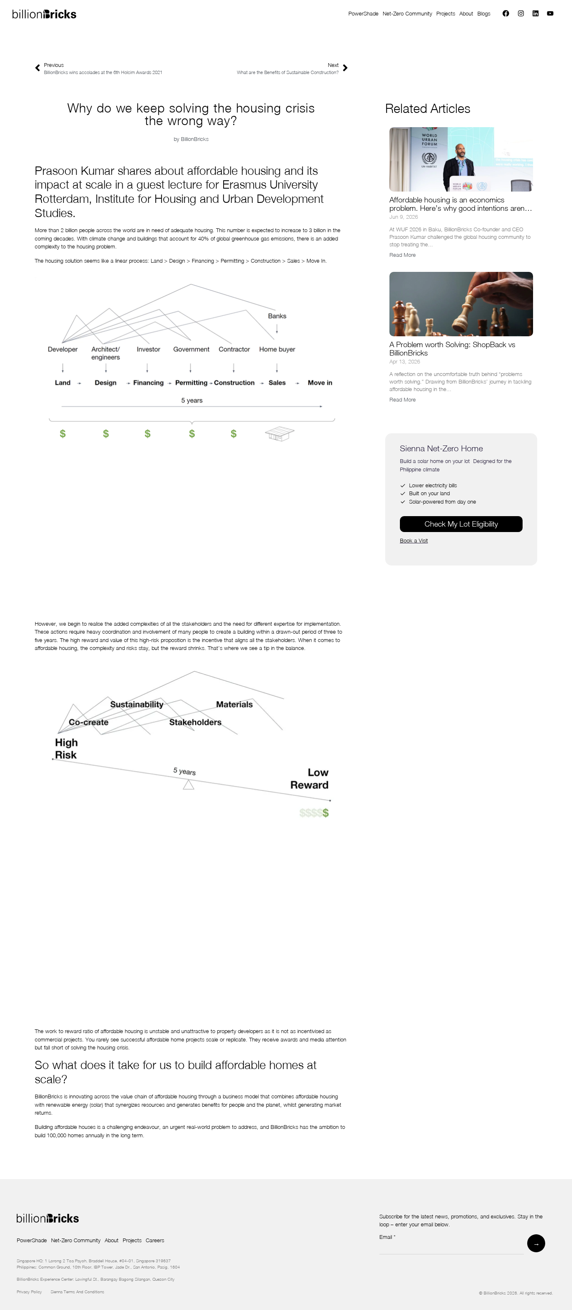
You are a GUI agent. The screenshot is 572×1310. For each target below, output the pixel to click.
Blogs (483, 13)
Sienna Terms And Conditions (78, 1291)
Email (387, 1237)
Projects (445, 13)
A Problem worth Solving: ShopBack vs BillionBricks (452, 348)
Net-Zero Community (407, 13)
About (466, 13)
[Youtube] (550, 13)
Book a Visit (414, 540)
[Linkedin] (535, 13)
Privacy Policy (34, 1291)
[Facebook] (506, 13)
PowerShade (363, 13)
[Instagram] (520, 13)
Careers (155, 1240)
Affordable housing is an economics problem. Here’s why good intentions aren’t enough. (459, 208)
